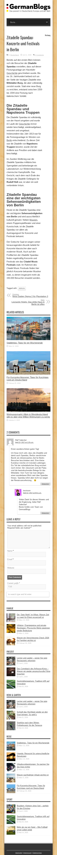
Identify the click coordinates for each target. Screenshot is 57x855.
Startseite (18, 853)
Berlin (9, 140)
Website (10, 568)
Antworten (45, 484)
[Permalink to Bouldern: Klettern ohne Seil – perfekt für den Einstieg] (11, 813)
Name (9, 551)
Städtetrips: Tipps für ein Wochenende (25, 343)
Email (9, 559)
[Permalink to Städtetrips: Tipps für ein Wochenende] (28, 339)
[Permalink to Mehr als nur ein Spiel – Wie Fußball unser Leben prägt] (11, 834)
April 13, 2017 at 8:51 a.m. (32, 493)
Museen (33, 220)
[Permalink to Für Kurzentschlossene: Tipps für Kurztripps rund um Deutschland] (28, 374)
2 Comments (39, 55)
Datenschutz (37, 853)
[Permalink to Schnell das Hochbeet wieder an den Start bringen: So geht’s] (11, 719)
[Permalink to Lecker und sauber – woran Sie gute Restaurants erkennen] (11, 665)
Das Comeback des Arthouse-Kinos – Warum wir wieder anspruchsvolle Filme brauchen (33, 671)
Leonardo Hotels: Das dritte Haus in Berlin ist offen (28, 302)
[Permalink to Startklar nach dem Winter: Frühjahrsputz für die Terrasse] (11, 729)
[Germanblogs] (28, 9)
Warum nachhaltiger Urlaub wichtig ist (33, 775)
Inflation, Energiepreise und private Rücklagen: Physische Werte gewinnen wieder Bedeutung (33, 628)
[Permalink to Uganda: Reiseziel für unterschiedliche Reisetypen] (11, 760)
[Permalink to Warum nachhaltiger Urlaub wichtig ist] (11, 782)
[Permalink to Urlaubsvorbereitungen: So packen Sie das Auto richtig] (11, 771)
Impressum (27, 853)
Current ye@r (13, 583)
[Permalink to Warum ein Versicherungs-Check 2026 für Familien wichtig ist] (11, 645)
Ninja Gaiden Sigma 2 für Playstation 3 (30, 295)
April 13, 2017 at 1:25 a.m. (24, 442)
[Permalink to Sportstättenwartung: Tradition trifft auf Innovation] (11, 688)
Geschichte (12, 73)
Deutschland (14, 55)
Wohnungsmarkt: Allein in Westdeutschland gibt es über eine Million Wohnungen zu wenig (28, 415)
